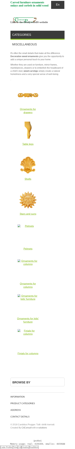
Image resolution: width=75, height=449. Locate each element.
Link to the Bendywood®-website (29, 22)
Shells (28, 178)
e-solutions (41, 427)
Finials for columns (28, 353)
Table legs (27, 144)
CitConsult (27, 427)
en (57, 4)
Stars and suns (28, 213)
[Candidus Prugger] (36, 20)
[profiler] (37, 441)
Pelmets (28, 248)
